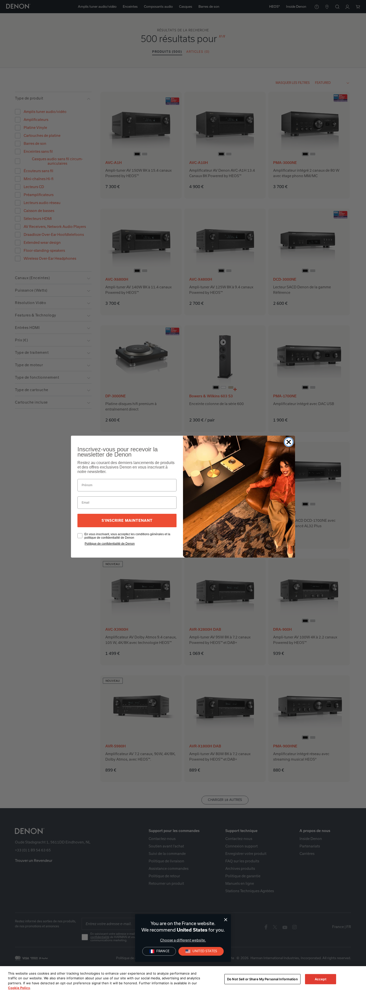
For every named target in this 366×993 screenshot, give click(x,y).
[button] (201, 951)
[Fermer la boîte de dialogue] (225, 919)
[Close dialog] (288, 442)
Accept (320, 979)
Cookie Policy (19, 988)
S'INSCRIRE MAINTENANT (127, 521)
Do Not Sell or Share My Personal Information (262, 979)
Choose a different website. (183, 940)
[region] (183, 979)
